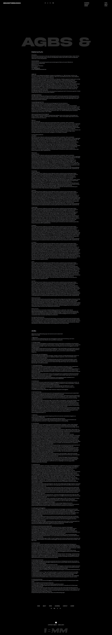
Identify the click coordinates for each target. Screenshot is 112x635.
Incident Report (42, 563)
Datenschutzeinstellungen (38, 311)
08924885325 (37, 68)
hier (68, 323)
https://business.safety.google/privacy (51, 187)
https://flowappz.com (37, 105)
